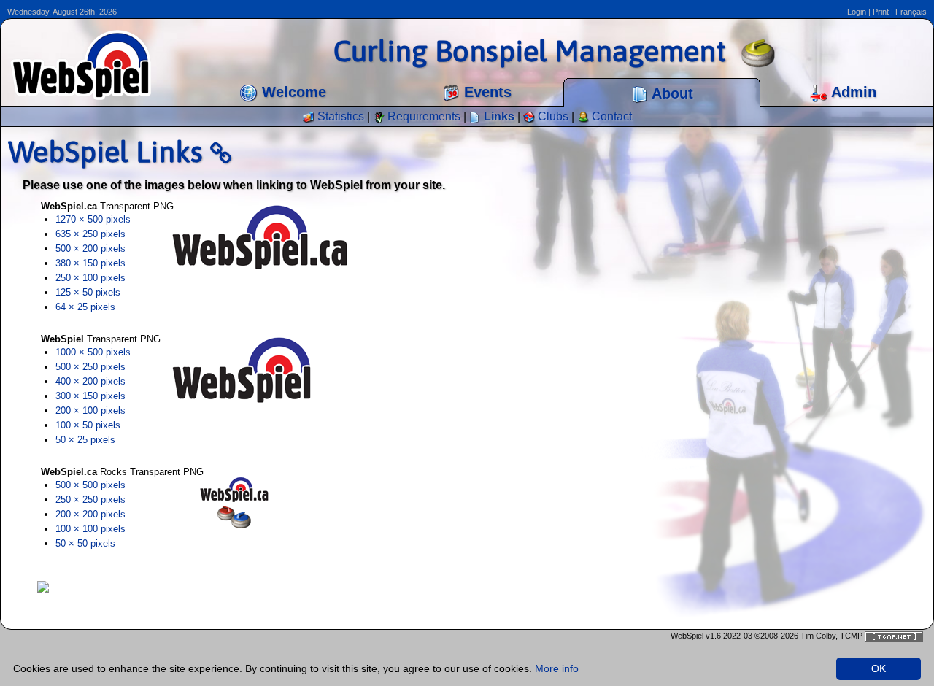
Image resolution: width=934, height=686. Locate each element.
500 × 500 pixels (90, 484)
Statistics (339, 116)
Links (497, 116)
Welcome (292, 92)
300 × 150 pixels (90, 395)
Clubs (551, 116)
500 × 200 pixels (90, 248)
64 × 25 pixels (85, 306)
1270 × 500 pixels (93, 219)
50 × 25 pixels (85, 439)
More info (557, 668)
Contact (610, 116)
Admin (851, 92)
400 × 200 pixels (90, 381)
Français (911, 11)
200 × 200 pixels (90, 514)
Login (856, 11)
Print (881, 11)
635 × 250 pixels (90, 233)
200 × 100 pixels (90, 410)
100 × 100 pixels (90, 528)
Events (486, 92)
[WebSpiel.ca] (43, 585)
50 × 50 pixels (85, 543)
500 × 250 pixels (90, 366)
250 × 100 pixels (90, 277)
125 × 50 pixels (87, 292)
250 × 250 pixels (90, 499)
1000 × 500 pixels (93, 352)
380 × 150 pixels (90, 263)
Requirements (422, 116)
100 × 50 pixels (87, 425)
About (670, 93)
